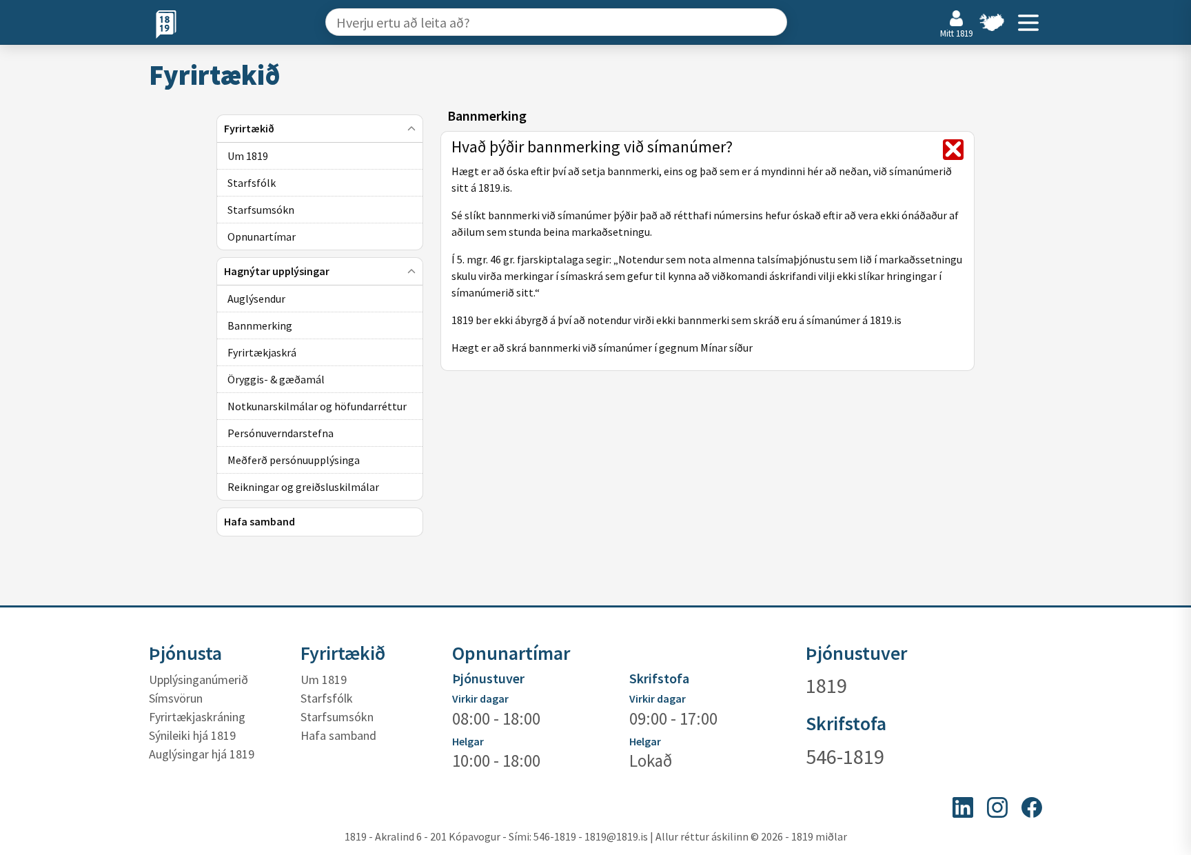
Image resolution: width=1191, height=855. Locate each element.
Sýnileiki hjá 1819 (192, 735)
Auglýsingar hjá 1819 (201, 754)
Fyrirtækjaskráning (197, 717)
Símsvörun (176, 698)
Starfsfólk (327, 698)
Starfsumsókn (337, 717)
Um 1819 (324, 679)
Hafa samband (338, 735)
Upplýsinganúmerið (198, 679)
